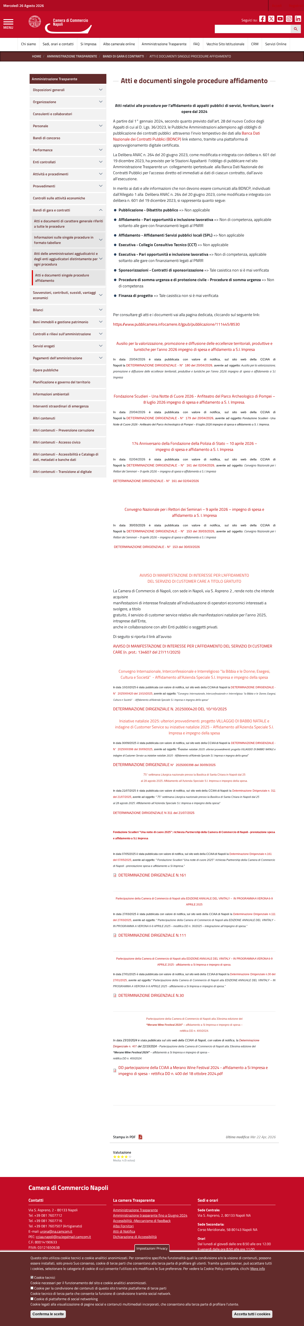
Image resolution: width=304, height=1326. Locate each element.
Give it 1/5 (115, 1156)
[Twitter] (272, 20)
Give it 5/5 (130, 1156)
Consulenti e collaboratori (52, 113)
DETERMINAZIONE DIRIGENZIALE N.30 (151, 995)
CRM (254, 44)
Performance (43, 150)
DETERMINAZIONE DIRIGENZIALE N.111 (152, 935)
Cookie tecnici (44, 1277)
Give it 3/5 (122, 1156)
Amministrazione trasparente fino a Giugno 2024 (150, 1215)
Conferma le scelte (48, 1314)
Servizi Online (275, 44)
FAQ (196, 44)
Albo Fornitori (123, 1226)
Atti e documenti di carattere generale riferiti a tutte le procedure (68, 223)
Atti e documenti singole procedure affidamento (62, 277)
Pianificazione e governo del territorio (61, 382)
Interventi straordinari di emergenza (61, 406)
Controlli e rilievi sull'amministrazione (62, 334)
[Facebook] (263, 20)
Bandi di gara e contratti (123, 56)
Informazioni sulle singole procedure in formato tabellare (63, 240)
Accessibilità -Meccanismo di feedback (142, 1220)
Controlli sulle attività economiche (59, 198)
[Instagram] (290, 20)
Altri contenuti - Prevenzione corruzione (63, 430)
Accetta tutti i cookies (252, 1314)
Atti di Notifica (124, 1231)
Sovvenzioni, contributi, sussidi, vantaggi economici (64, 295)
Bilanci (38, 310)
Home (36, 56)
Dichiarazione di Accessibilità (135, 1236)
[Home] (60, 24)
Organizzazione (44, 101)
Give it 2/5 (119, 1156)
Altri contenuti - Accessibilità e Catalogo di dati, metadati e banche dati (65, 457)
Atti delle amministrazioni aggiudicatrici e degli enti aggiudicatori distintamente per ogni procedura (66, 259)
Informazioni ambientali (51, 394)
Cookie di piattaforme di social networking (66, 1298)
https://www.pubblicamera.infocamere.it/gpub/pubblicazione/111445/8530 (176, 324)
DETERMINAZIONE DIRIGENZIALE (164, 765)
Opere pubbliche (45, 370)
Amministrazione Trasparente (164, 44)
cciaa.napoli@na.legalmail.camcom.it (63, 1236)
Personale (40, 126)
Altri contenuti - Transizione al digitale (62, 471)
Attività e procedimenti (50, 174)
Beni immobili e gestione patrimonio (60, 322)
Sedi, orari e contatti (58, 44)
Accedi (277, 5)
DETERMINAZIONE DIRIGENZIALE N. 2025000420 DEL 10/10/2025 (170, 709)
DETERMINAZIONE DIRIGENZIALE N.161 (152, 875)
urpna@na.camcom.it (56, 1231)
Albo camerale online (119, 44)
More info (257, 1268)
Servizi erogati (44, 346)
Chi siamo (28, 44)
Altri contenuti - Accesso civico (56, 442)
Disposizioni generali (49, 89)
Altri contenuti (44, 418)
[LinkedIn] (299, 20)
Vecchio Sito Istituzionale (225, 44)
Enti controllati (44, 162)
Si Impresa (88, 44)
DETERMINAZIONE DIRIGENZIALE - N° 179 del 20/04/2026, (170, 418)
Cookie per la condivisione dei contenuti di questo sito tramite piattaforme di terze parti (100, 1288)
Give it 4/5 (126, 1156)
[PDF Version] (140, 1137)
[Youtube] (281, 20)
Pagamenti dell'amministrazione (57, 358)
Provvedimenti (44, 186)
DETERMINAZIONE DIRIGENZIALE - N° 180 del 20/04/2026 (169, 365)
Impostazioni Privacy (152, 1248)
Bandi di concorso (46, 138)
